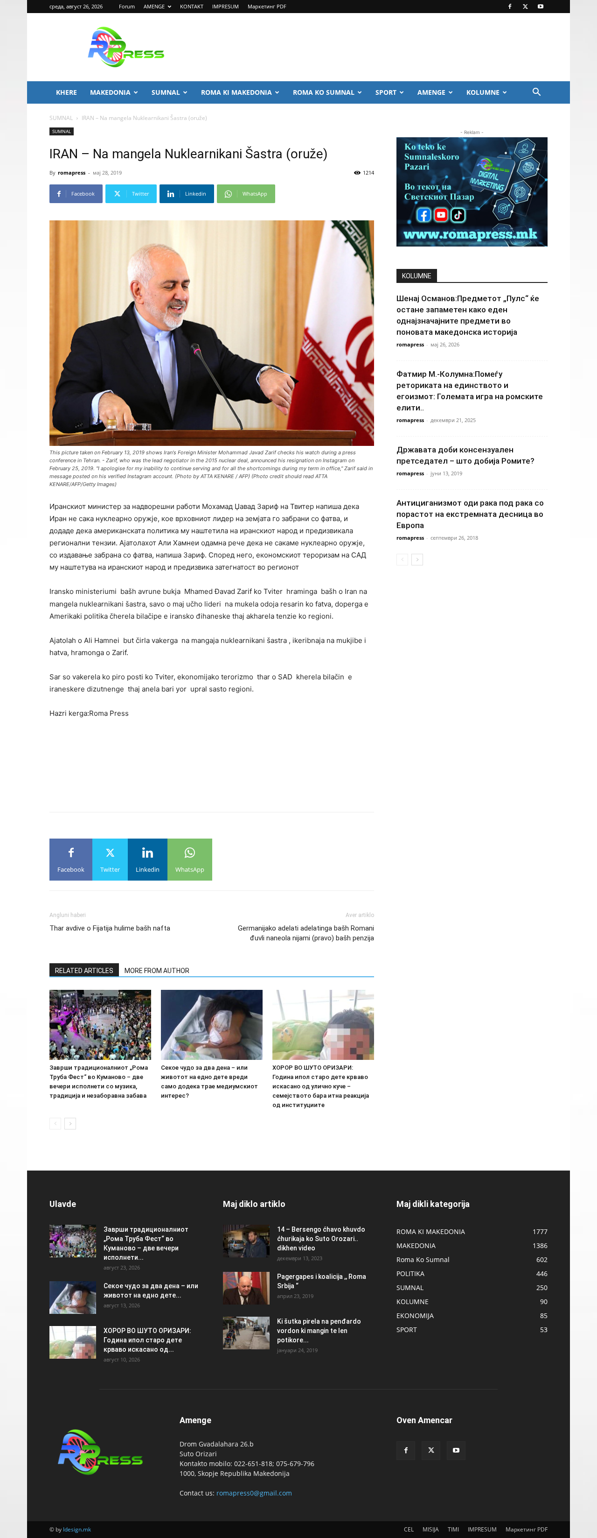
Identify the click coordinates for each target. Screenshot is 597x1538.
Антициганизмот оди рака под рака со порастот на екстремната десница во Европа (470, 514)
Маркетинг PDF (267, 6)
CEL (409, 1529)
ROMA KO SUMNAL (323, 92)
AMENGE (154, 6)
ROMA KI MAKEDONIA (236, 92)
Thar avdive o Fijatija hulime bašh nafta (109, 928)
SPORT (385, 92)
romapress (71, 172)
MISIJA (431, 1529)
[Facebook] (510, 6)
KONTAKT (191, 6)
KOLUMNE (483, 92)
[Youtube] (541, 6)
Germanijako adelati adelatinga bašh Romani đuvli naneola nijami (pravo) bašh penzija (306, 933)
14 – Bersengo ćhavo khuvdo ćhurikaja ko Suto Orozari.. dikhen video (321, 1239)
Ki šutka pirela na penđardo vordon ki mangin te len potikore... (319, 1331)
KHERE (66, 92)
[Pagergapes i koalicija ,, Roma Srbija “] (246, 1288)
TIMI (453, 1529)
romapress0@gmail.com (254, 1493)
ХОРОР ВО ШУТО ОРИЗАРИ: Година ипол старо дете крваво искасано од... (147, 1340)
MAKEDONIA (110, 92)
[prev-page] (55, 1123)
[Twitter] (525, 6)
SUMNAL (166, 92)
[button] (536, 93)
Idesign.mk (77, 1529)
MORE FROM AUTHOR (157, 970)
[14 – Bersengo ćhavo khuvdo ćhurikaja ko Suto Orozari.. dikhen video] (246, 1241)
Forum (127, 6)
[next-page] (70, 1123)
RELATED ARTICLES (84, 970)
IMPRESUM (225, 6)
